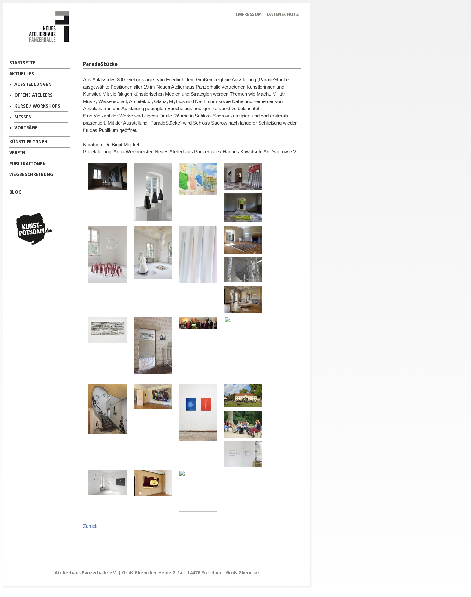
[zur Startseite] (39, 46)
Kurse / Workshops (37, 106)
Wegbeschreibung (31, 174)
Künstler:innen (28, 141)
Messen (23, 116)
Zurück (90, 526)
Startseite (22, 62)
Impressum (249, 14)
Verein (17, 152)
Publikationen (27, 163)
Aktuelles (21, 73)
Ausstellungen (33, 84)
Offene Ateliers (33, 95)
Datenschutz (283, 14)
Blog (15, 192)
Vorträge (25, 127)
